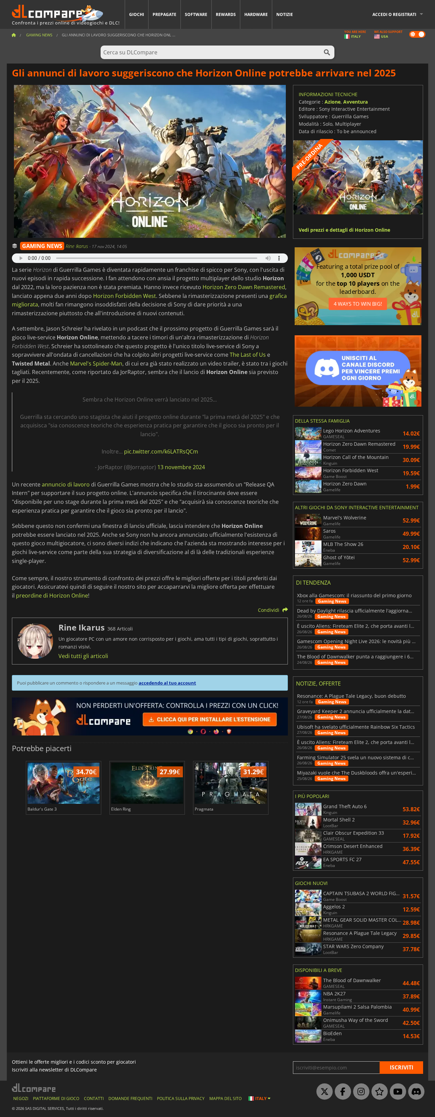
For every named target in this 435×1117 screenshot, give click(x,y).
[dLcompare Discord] (414, 1091)
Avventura (355, 102)
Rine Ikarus (77, 246)
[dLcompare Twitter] (322, 1091)
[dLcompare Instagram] (359, 1091)
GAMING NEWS (42, 246)
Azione (333, 102)
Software (196, 14)
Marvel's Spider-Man (96, 363)
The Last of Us (248, 354)
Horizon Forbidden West (124, 296)
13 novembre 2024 (181, 467)
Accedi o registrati (394, 14)
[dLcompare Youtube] (396, 1091)
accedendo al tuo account (167, 683)
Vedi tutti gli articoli (83, 656)
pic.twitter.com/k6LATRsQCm (161, 451)
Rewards (226, 14)
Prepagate (164, 14)
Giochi (136, 14)
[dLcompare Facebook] (341, 1091)
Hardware (256, 14)
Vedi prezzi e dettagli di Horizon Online (344, 230)
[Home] (14, 34)
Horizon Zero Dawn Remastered (244, 287)
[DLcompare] (34, 1087)
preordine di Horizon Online (52, 595)
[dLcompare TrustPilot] (377, 1091)
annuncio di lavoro (66, 484)
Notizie (284, 14)
